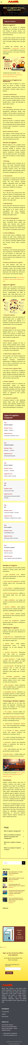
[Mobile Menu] (1, 2)
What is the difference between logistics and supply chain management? (12, 836)
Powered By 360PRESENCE (14, 1043)
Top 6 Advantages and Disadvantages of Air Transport (17, 885)
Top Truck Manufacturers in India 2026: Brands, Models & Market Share (16, 899)
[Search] (23, 863)
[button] (23, 21)
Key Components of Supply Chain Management (15, 872)
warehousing (15, 48)
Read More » (11, 875)
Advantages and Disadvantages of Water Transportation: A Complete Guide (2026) (17, 892)
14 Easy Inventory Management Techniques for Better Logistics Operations (12, 74)
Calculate (19, 937)
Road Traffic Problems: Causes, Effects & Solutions (16, 878)
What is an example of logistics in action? (12, 848)
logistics (4, 947)
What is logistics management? (12, 831)
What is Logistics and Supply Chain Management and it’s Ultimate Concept (14, 774)
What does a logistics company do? (12, 843)
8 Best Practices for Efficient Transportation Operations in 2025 (14, 279)
